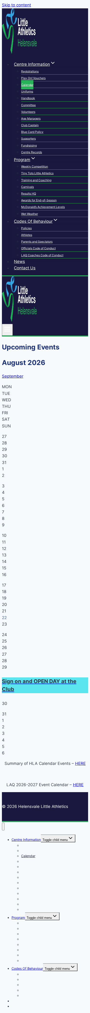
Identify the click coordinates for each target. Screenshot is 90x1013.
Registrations (30, 71)
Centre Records (31, 152)
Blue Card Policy (32, 132)
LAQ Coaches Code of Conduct (42, 255)
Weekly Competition (34, 166)
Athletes (26, 235)
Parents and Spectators (37, 241)
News (19, 261)
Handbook (28, 98)
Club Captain (30, 125)
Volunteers (28, 112)
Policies (26, 228)
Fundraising (29, 145)
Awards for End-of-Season (39, 200)
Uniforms (27, 91)
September (12, 376)
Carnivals (27, 187)
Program (18, 917)
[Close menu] (3, 827)
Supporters (28, 138)
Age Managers (31, 118)
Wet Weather (29, 214)
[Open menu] (7, 329)
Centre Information (26, 840)
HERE (80, 763)
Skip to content (16, 5)
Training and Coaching (36, 180)
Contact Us (25, 268)
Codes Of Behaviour (27, 968)
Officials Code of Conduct (38, 248)
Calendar (27, 85)
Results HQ (28, 193)
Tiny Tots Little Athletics (37, 173)
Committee (28, 105)
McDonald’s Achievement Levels (43, 207)
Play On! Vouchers (33, 78)
